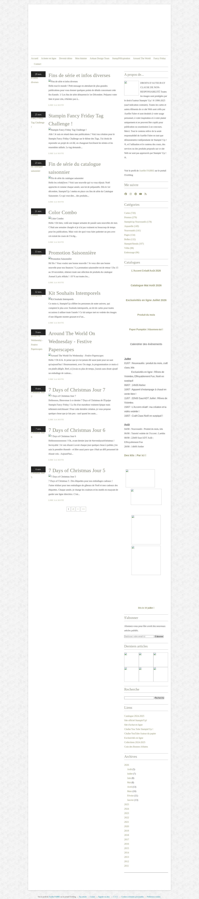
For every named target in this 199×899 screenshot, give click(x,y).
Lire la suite (56, 105)
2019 (126, 830)
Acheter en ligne (48, 58)
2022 (126, 817)
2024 (126, 809)
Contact (37, 64)
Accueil (34, 58)
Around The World (142, 58)
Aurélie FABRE (146, 170)
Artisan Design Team (99, 58)
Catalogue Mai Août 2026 (146, 285)
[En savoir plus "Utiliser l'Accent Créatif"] (160, 659)
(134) (129, 235)
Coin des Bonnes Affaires (136, 746)
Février (130, 795)
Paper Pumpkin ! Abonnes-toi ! (146, 329)
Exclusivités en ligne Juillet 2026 (146, 300)
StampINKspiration (121, 58)
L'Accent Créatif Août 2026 (146, 270)
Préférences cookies (154, 897)
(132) (130, 239)
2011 (126, 866)
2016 (126, 844)
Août (129, 769)
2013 (126, 857)
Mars (129, 791)
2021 (126, 822)
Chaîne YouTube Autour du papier (140, 733)
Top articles (83, 897)
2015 (126, 848)
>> (83, 509)
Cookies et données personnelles (132, 897)
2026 (126, 765)
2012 (126, 861)
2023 (126, 813)
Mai (129, 782)
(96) (131, 252)
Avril (129, 787)
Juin (129, 778)
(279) (130, 217)
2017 (126, 839)
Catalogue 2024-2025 (134, 716)
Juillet (130, 773)
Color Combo (63, 212)
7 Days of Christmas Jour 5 (77, 470)
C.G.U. (115, 897)
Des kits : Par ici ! (135, 455)
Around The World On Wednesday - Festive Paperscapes (72, 341)
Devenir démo (65, 58)
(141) (132, 230)
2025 (126, 804)
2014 (126, 852)
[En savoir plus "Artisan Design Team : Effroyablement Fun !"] (131, 674)
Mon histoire (81, 58)
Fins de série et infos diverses (79, 75)
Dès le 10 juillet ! (146, 608)
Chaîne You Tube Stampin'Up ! (138, 729)
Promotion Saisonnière (72, 253)
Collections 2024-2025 (134, 742)
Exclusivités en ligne (133, 738)
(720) (130, 213)
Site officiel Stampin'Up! (135, 720)
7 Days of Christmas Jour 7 (77, 390)
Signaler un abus (104, 897)
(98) (129, 248)
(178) (138, 222)
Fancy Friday (160, 58)
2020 (126, 826)
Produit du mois (146, 315)
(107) (134, 243)
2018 (126, 835)
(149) (131, 226)
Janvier (130, 800)
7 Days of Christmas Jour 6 (77, 430)
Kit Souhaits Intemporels (75, 293)
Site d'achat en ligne (133, 724)
